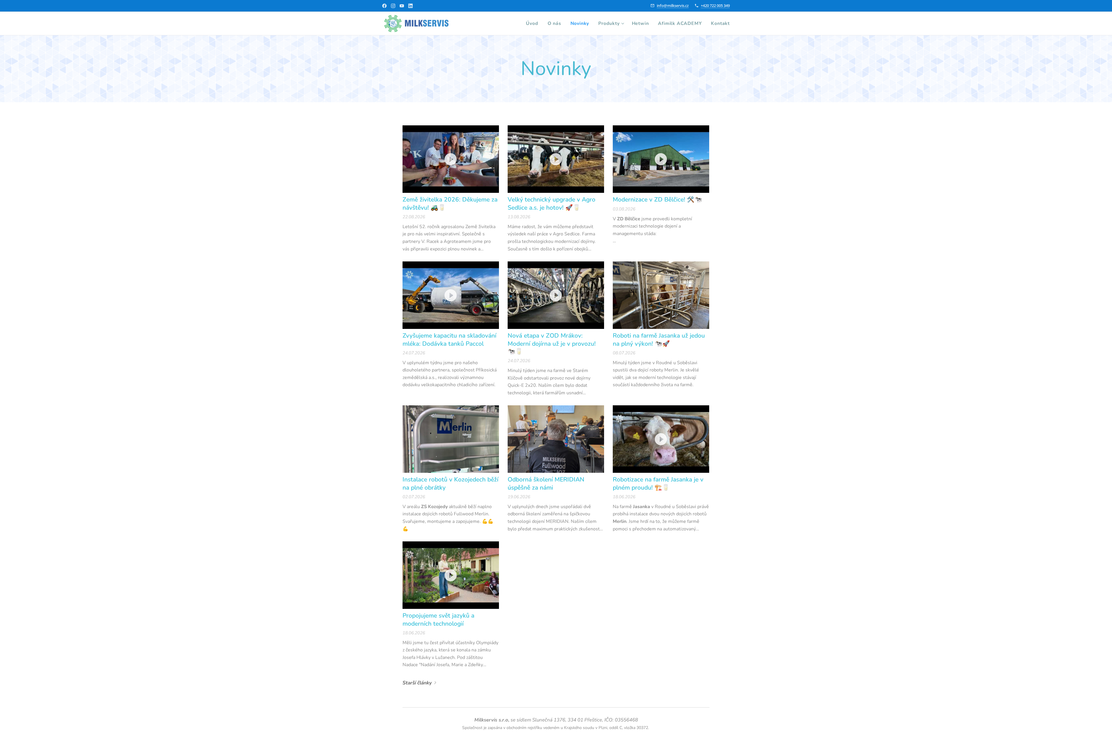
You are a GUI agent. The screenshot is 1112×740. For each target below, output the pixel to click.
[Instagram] (393, 6)
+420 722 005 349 (715, 5)
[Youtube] (401, 6)
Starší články (417, 682)
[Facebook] (384, 6)
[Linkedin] (410, 6)
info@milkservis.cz (673, 5)
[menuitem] (533, 23)
